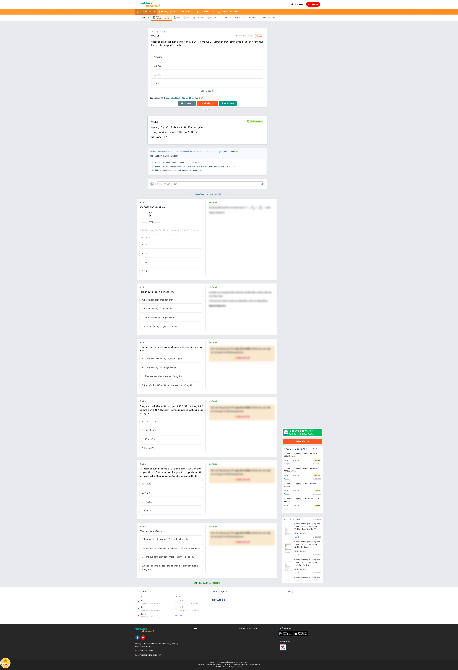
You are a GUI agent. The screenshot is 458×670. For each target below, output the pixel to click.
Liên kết (195, 628)
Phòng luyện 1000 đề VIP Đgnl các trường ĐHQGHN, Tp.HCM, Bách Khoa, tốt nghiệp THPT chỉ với (195, 166)
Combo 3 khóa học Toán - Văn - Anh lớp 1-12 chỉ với (178, 162)
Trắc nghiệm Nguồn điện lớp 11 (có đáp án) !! (183, 98)
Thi (208, 103)
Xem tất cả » (317, 519)
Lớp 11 (158, 32)
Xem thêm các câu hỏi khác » (207, 583)
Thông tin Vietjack (248, 628)
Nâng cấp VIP (243, 358)
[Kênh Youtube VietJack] (143, 637)
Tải (229, 103)
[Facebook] (137, 637)
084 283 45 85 (147, 651)
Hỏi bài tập (303, 441)
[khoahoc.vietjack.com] (150, 4)
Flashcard (188, 103)
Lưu (260, 36)
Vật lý (165, 32)
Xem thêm (178, 615)
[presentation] (174, 132)
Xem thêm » (145, 237)
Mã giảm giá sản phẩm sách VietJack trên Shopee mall (178, 170)
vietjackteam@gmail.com (150, 655)
